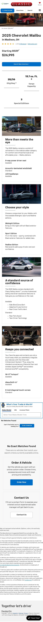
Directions (19, 10)
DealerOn (15, 613)
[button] (7, 10)
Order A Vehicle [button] (27, 425)
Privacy (26, 613)
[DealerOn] (7, 611)
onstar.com (28, 580)
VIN (15, 410)
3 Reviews (23, 44)
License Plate (24, 410)
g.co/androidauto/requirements (9, 565)
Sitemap (21, 613)
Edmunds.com (32, 44)
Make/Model (6, 410)
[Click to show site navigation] (40, 10)
